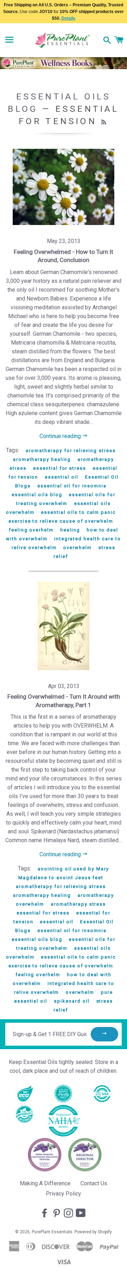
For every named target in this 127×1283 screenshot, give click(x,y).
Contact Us (93, 1183)
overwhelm (77, 547)
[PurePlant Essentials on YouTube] (81, 1213)
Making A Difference (45, 1183)
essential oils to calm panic (78, 512)
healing (70, 530)
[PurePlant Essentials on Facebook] (45, 1213)
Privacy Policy (63, 1193)
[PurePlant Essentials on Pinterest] (57, 1213)
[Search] (107, 41)
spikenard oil (71, 1001)
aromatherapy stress (78, 904)
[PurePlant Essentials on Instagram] (69, 1213)
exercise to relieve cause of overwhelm (60, 521)
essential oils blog (37, 494)
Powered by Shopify (93, 1231)
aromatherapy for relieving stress (70, 450)
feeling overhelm (31, 530)
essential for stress (59, 468)
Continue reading (61, 436)
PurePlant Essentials (52, 1231)
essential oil (61, 477)
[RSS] (104, 122)
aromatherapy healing (42, 459)
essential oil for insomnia (72, 485)
